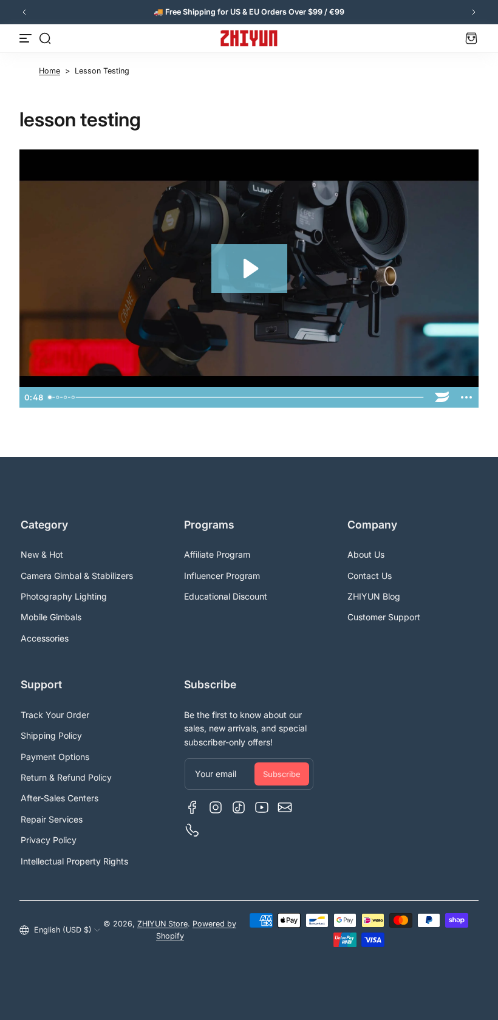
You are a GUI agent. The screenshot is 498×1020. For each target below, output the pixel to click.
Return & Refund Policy (66, 777)
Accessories (45, 638)
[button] (44, 38)
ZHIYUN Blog (373, 596)
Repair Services (52, 819)
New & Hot (42, 554)
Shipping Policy (51, 735)
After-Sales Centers (59, 798)
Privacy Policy (49, 840)
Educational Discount (225, 596)
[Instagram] (215, 807)
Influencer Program (222, 575)
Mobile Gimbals (51, 617)
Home (49, 70)
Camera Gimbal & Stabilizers (77, 575)
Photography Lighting (64, 596)
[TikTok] (238, 807)
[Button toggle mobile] (26, 38)
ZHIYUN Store (162, 923)
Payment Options (55, 756)
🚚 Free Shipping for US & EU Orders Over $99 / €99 (249, 11)
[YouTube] (261, 807)
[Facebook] (192, 807)
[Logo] (249, 38)
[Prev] (24, 12)
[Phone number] (192, 830)
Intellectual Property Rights (74, 861)
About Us (365, 554)
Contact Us (369, 575)
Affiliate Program (217, 554)
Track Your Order (55, 715)
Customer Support (383, 617)
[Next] (474, 12)
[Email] (285, 807)
